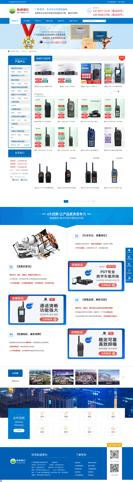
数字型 (26, 72)
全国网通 (13, 105)
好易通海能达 (79, 466)
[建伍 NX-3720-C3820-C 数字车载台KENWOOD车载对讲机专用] (91, 108)
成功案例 (77, 472)
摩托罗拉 (13, 134)
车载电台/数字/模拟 (18, 141)
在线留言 (122, 2)
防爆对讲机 (78, 469)
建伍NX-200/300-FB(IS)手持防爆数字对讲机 (71, 188)
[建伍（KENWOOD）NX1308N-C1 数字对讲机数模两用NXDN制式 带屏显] (114, 108)
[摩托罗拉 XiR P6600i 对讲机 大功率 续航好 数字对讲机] (114, 73)
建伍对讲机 (32, 51)
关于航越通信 (79, 475)
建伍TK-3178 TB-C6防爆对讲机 (44, 188)
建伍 (12, 137)
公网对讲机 (15, 102)
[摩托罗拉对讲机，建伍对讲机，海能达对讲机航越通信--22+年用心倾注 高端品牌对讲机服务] (66, 36)
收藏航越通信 (112, 2)
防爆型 (19, 72)
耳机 (19, 120)
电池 (25, 120)
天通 (12, 127)
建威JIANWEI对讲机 (18, 94)
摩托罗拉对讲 (92, 462)
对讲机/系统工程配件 (18, 116)
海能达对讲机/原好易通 (19, 87)
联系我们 (91, 475)
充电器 (13, 120)
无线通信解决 (92, 469)
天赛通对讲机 (16, 109)
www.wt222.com (20, 177)
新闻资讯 (91, 472)
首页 (17, 51)
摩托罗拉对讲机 (16, 68)
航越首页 (77, 462)
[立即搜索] (105, 21)
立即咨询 (19, 430)
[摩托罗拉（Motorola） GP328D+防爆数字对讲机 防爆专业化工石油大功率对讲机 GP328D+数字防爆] (91, 73)
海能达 (19, 134)
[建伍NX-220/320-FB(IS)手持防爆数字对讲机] (91, 170)
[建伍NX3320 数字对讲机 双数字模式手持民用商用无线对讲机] (114, 137)
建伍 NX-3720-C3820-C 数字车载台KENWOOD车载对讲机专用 (99, 121)
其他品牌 (26, 134)
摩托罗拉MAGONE (18, 75)
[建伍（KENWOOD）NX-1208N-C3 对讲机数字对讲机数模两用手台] (44, 137)
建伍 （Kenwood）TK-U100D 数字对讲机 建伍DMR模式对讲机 (76, 121)
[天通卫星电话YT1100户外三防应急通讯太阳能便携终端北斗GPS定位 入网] (44, 73)
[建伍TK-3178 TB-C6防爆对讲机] (44, 170)
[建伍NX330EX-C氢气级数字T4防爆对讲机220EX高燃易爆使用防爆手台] (91, 137)
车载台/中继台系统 (17, 131)
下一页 (87, 201)
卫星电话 (14, 124)
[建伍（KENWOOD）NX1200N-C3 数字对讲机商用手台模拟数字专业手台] (68, 137)
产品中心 (24, 51)
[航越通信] (18, 10)
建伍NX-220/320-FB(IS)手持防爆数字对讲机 (94, 188)
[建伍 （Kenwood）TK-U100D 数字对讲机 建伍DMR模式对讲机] (68, 108)
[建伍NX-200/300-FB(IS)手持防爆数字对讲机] (68, 170)
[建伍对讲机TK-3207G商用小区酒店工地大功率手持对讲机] (44, 108)
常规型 (13, 72)
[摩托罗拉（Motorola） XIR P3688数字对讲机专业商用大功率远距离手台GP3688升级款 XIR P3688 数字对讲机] (68, 73)
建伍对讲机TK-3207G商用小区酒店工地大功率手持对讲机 (51, 121)
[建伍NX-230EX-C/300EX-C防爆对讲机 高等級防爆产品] (114, 170)
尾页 (93, 201)
